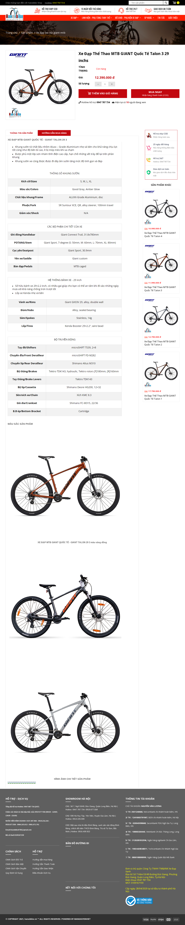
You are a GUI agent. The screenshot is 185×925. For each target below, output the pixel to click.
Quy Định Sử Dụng (14, 872)
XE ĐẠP (74, 17)
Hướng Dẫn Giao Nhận (43, 868)
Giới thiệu (173, 17)
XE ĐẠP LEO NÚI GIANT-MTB (50, 32)
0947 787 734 (103, 102)
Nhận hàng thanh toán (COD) (155, 93)
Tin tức (161, 17)
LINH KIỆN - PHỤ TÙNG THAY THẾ (96, 17)
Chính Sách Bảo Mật (15, 864)
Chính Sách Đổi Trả (14, 859)
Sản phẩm (27, 32)
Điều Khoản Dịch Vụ (42, 872)
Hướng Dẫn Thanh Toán (44, 864)
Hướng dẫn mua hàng (42, 859)
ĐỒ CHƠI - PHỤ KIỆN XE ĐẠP (127, 17)
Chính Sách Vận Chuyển (16, 868)
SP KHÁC (148, 17)
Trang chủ (11, 32)
